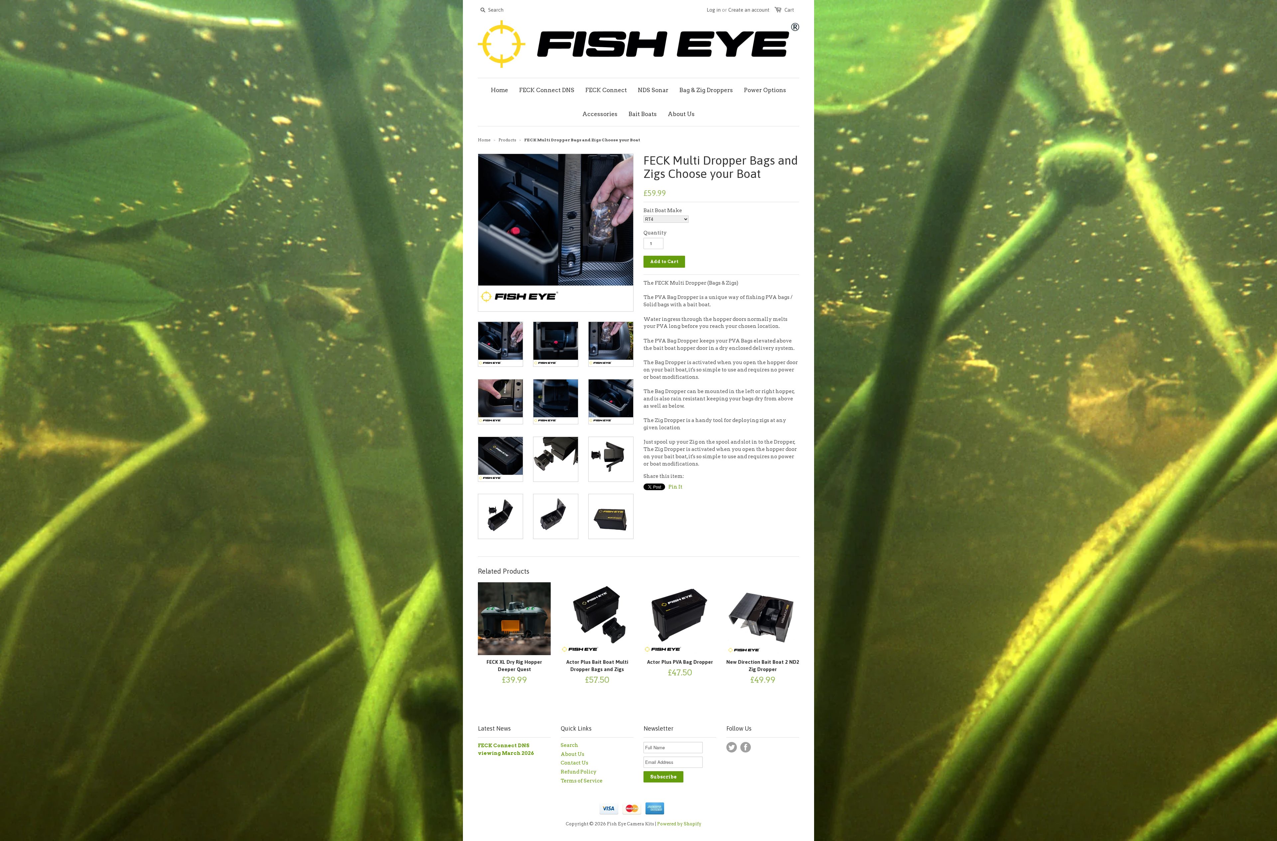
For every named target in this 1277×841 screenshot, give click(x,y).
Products (507, 139)
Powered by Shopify (679, 823)
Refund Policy (579, 772)
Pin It (675, 487)
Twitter (731, 747)
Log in (714, 10)
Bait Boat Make (662, 210)
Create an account (749, 10)
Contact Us (574, 763)
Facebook (745, 747)
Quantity (655, 233)
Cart (789, 10)
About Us (572, 754)
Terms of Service (582, 781)
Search (569, 745)
